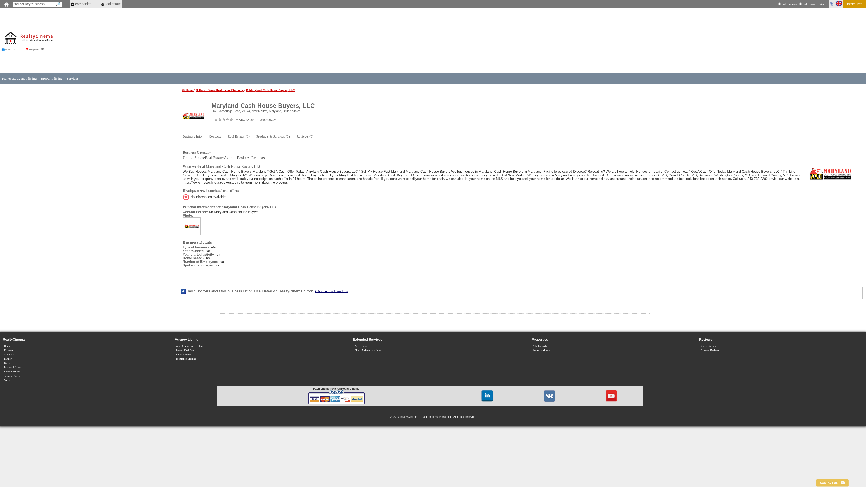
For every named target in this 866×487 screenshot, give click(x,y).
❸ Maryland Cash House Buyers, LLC (270, 90)
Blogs (7, 363)
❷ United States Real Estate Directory (220, 90)
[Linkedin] (487, 395)
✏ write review (245, 119)
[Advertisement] (456, 41)
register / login (854, 3)
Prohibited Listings (186, 359)
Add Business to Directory (189, 346)
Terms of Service (13, 376)
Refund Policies (12, 371)
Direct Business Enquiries (367, 350)
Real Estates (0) (239, 136)
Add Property (540, 346)
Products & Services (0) (273, 136)
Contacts (215, 136)
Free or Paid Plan (185, 350)
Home (7, 346)
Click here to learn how (331, 291)
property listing (52, 78)
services (72, 78)
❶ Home (188, 90)
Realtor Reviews (708, 346)
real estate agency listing (19, 78)
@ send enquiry (266, 119)
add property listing (814, 4)
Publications (360, 346)
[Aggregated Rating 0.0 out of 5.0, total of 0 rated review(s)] (223, 120)
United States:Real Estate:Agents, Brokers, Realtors (224, 158)
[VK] (549, 395)
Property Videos (541, 350)
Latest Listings (183, 354)
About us (9, 354)
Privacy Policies (12, 367)
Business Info (192, 136)
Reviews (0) (305, 136)
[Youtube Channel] (611, 395)
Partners (8, 359)
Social (7, 380)
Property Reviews (709, 350)
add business (790, 4)
